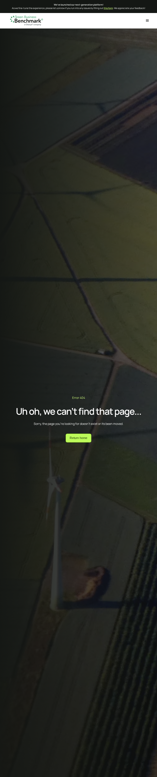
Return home (78, 438)
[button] (147, 20)
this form (108, 8)
